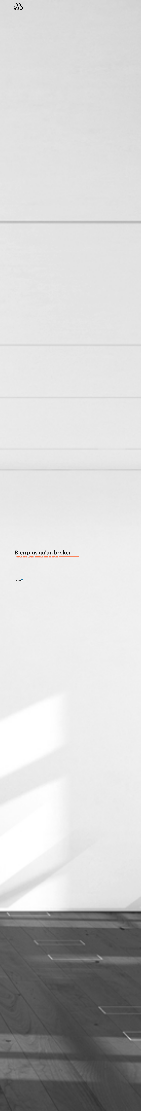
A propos (71, 4)
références (115, 4)
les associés (94, 4)
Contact (124, 4)
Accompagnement (82, 4)
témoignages (105, 4)
